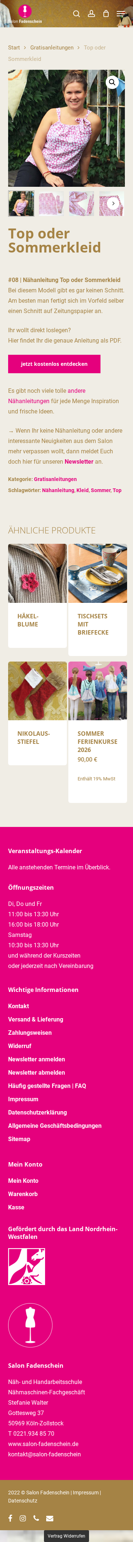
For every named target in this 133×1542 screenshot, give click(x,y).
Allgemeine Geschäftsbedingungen (55, 1125)
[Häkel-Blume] (37, 573)
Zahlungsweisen (30, 1032)
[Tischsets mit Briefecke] (97, 573)
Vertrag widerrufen (66, 1536)
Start (14, 47)
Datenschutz (22, 1501)
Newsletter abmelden (36, 1072)
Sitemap (19, 1139)
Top (117, 490)
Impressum (23, 1099)
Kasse (16, 1207)
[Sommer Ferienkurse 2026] (97, 691)
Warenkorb (23, 1194)
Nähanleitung (58, 490)
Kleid (82, 490)
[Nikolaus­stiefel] (37, 691)
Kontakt (18, 1006)
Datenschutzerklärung (37, 1112)
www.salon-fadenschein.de (43, 1443)
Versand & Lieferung (35, 1019)
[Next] (113, 203)
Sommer (100, 490)
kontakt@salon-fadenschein (44, 1454)
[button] (121, 13)
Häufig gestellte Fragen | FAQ (47, 1085)
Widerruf (19, 1046)
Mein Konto (23, 1180)
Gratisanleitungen (52, 47)
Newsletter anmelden (36, 1059)
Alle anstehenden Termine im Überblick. (59, 867)
